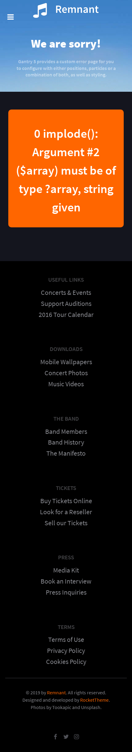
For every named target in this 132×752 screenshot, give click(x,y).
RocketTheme (94, 700)
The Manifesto (66, 453)
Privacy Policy (66, 650)
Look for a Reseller (66, 511)
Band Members (66, 431)
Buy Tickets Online (66, 500)
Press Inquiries (66, 592)
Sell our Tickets (66, 523)
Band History (66, 442)
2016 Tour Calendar (66, 314)
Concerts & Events (66, 292)
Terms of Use (66, 639)
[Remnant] (66, 10)
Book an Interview (66, 581)
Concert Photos (66, 372)
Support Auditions (66, 303)
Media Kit (66, 570)
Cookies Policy (66, 661)
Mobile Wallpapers (66, 361)
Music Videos (66, 384)
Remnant (56, 692)
